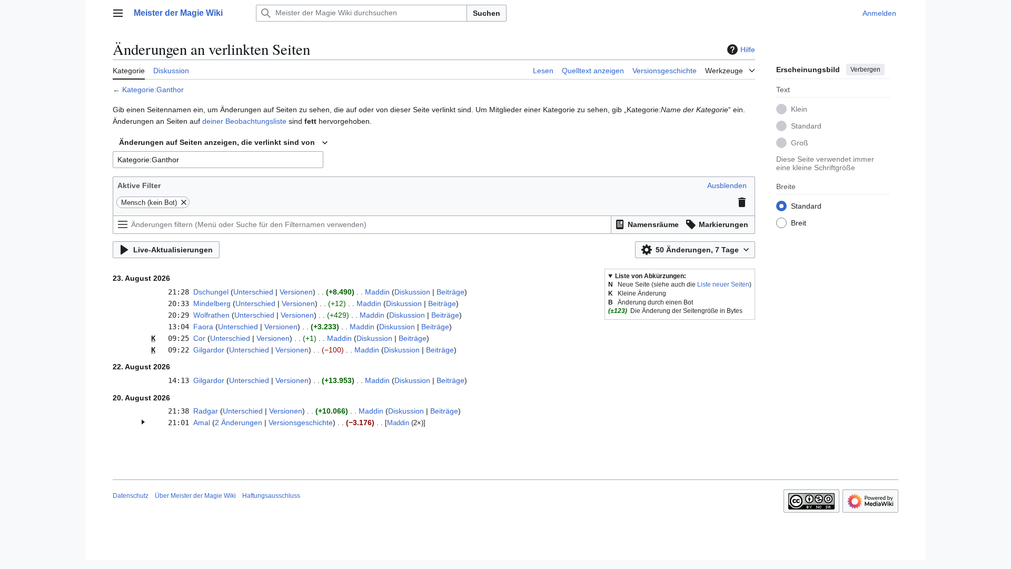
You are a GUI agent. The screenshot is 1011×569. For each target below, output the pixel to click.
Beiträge (450, 292)
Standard (806, 126)
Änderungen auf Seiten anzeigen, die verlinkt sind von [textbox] (217, 142)
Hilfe (747, 49)
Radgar (205, 411)
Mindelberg (212, 303)
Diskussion (412, 292)
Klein (799, 109)
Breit (798, 223)
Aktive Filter (139, 185)
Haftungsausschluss (271, 495)
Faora (203, 326)
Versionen (296, 292)
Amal (201, 422)
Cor (199, 338)
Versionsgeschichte (301, 422)
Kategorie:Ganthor (153, 89)
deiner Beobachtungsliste (244, 121)
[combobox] (223, 142)
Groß (799, 143)
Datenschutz (130, 495)
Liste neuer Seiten (723, 284)
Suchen (486, 13)
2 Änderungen (238, 422)
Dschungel (211, 292)
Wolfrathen (211, 315)
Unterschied (253, 292)
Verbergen (865, 69)
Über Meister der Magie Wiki (195, 495)
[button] (118, 13)
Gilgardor (208, 350)
